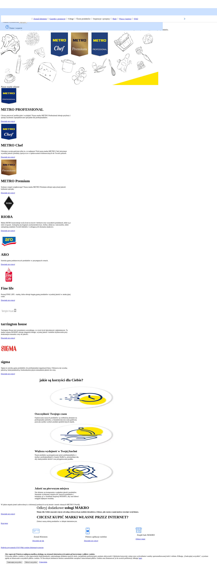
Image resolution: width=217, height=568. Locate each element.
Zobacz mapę (140, 539)
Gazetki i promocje (57, 19)
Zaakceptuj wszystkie (14, 562)
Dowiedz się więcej (8, 121)
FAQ (136, 19)
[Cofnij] (4, 14)
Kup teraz (4, 523)
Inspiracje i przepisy (101, 19)
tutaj (140, 558)
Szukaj (6, 11)
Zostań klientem (40, 19)
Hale (115, 19)
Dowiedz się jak (38, 541)
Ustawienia (43, 562)
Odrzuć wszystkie (31, 562)
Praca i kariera (125, 19)
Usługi (71, 19)
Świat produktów (83, 19)
